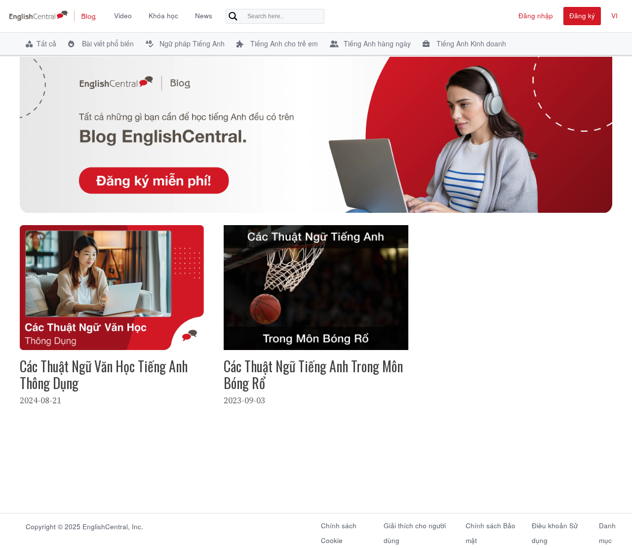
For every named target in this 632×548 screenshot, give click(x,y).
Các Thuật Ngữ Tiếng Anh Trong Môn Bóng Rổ (313, 374)
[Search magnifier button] (233, 16)
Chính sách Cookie (338, 530)
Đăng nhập (535, 15)
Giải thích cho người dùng (415, 530)
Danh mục (607, 530)
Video (123, 15)
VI (614, 15)
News (203, 15)
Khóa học (163, 15)
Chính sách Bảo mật (490, 530)
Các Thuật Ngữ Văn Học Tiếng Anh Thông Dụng (104, 374)
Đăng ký (582, 15)
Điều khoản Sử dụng (555, 530)
